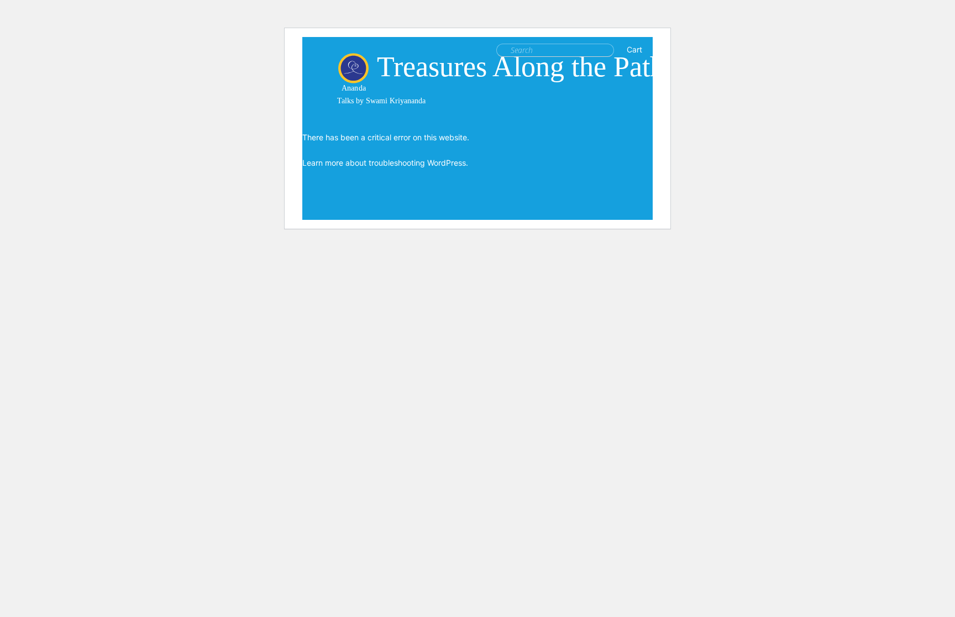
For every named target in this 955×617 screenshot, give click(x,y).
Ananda (354, 84)
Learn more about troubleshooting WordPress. (385, 162)
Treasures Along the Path (520, 66)
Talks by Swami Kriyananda (381, 101)
